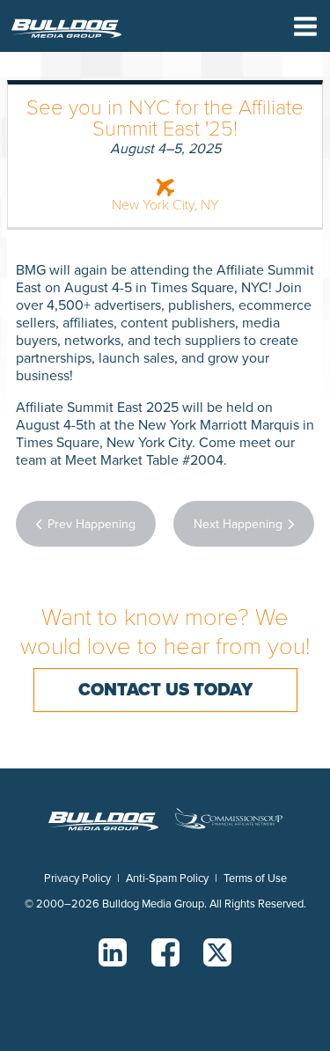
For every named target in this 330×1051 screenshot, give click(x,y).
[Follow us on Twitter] (217, 952)
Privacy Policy (77, 878)
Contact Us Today (165, 690)
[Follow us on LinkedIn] (113, 952)
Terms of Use (255, 878)
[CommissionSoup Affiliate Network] (227, 821)
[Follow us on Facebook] (165, 952)
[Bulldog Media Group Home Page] (66, 28)
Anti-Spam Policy (167, 878)
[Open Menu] (305, 28)
